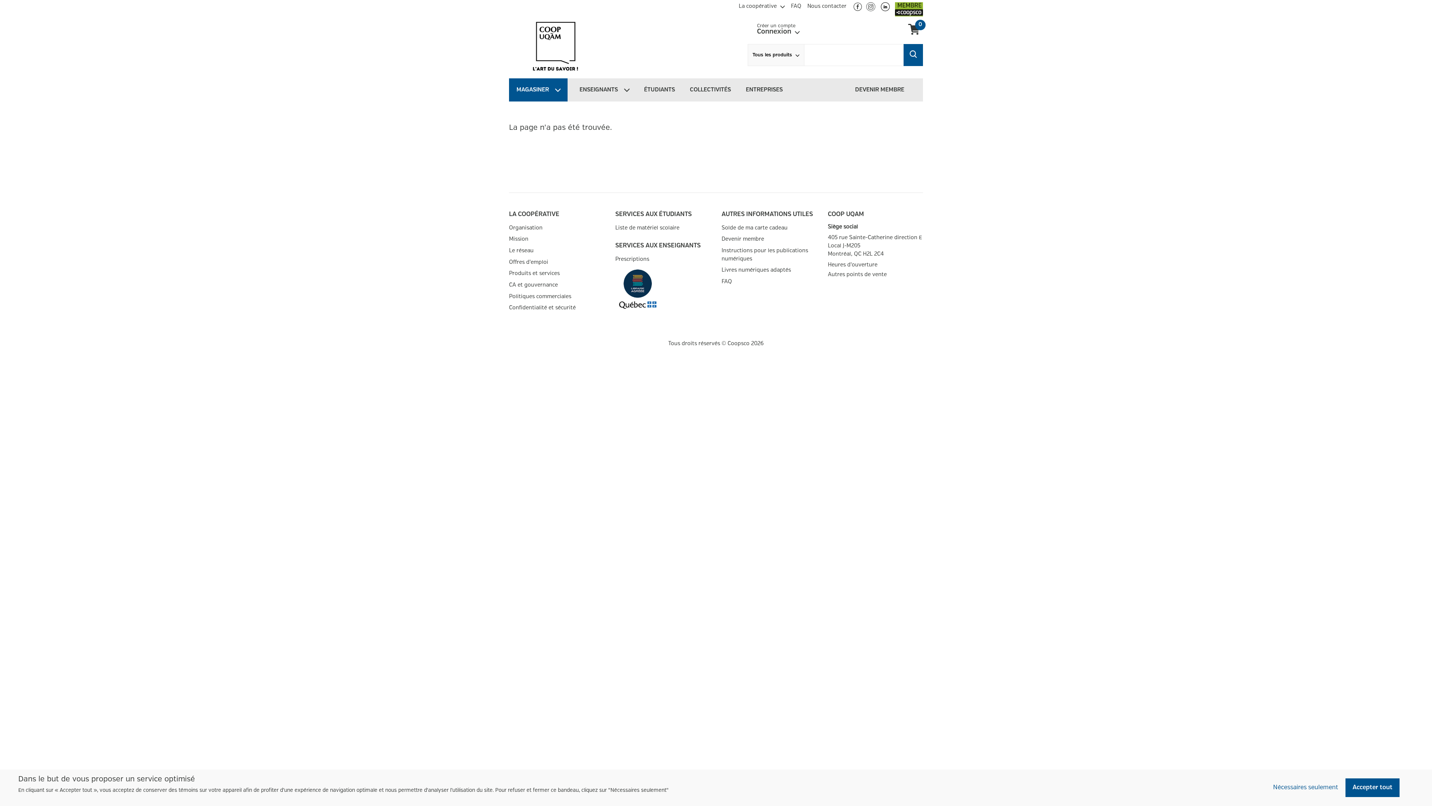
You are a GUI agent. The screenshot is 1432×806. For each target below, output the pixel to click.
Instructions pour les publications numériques (765, 255)
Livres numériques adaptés (756, 270)
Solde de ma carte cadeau (755, 228)
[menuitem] (762, 5)
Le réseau (521, 250)
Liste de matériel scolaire (647, 228)
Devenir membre (743, 239)
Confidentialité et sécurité (542, 307)
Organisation (526, 228)
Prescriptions (632, 259)
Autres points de (857, 274)
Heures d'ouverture (852, 265)
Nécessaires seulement (1305, 787)
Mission (518, 239)
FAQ (727, 281)
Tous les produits (772, 55)
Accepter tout (1372, 787)
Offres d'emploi (528, 262)
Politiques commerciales (540, 296)
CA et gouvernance (533, 285)
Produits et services (534, 273)
